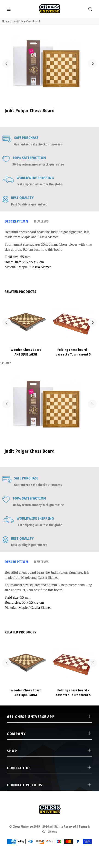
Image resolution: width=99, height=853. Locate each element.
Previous (6, 63)
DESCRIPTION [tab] (16, 221)
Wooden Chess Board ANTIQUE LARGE (26, 351)
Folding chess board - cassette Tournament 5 (73, 351)
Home (5, 21)
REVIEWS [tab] (41, 221)
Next (92, 63)
